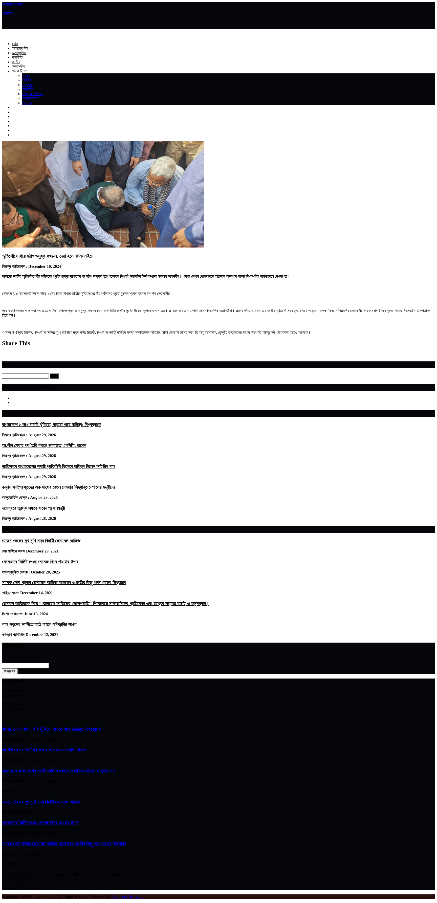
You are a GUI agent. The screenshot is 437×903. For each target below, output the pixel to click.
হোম (15, 44)
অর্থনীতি (27, 89)
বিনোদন (27, 103)
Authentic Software (127, 896)
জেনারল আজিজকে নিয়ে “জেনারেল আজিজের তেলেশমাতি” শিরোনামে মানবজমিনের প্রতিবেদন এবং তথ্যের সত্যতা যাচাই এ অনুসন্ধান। (105, 603)
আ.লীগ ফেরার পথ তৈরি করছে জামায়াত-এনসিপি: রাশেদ (44, 445)
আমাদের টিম (20, 48)
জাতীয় (16, 62)
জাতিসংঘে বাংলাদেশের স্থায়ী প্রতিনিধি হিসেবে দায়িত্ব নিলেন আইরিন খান (58, 466)
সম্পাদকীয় (18, 66)
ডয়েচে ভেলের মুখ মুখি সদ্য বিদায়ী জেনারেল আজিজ (41, 540)
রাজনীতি (17, 57)
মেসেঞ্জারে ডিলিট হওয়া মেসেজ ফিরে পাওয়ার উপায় (40, 561)
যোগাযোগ (8, 13)
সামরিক (26, 80)
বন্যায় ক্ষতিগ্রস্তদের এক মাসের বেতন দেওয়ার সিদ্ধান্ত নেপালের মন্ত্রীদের (59, 487)
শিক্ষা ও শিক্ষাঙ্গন (32, 94)
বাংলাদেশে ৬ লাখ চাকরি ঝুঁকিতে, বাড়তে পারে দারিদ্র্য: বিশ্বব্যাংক (51, 424)
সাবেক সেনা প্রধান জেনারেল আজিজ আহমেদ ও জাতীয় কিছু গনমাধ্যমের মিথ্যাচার (64, 582)
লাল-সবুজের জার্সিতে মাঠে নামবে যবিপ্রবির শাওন (39, 624)
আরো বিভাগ (19, 71)
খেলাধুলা (27, 85)
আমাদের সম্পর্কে (12, 4)
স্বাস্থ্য (26, 75)
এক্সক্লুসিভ (19, 53)
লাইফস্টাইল (29, 98)
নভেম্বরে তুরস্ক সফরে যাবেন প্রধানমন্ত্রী (33, 508)
